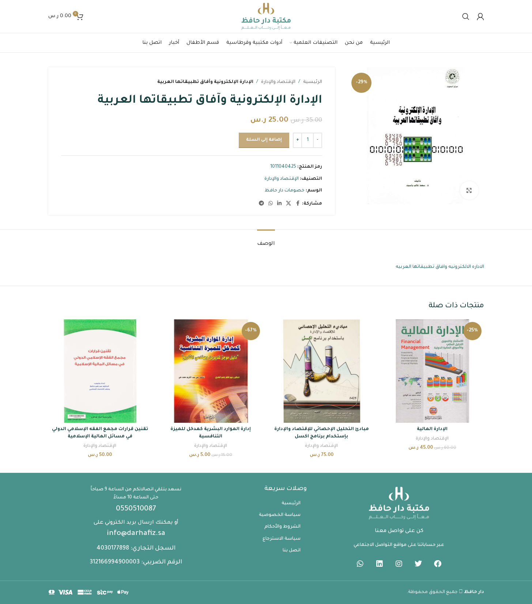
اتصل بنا (292, 550)
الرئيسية (312, 82)
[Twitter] (418, 563)
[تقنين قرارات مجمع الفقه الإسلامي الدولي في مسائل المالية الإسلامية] (100, 371)
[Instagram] (399, 563)
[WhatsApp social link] (270, 203)
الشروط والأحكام (282, 526)
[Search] (466, 16)
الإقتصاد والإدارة (278, 82)
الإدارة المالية (432, 429)
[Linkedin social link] (279, 203)
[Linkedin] (379, 563)
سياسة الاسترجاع (282, 539)
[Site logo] (266, 16)
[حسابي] (480, 16)
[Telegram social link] (261, 203)
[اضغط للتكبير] (469, 190)
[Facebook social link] (297, 203)
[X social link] (288, 203)
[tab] (266, 240)
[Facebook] (437, 563)
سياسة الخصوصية (280, 515)
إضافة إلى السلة (264, 140)
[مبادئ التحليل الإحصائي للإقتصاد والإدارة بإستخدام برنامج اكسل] (321, 371)
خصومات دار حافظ (285, 190)
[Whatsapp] (360, 563)
